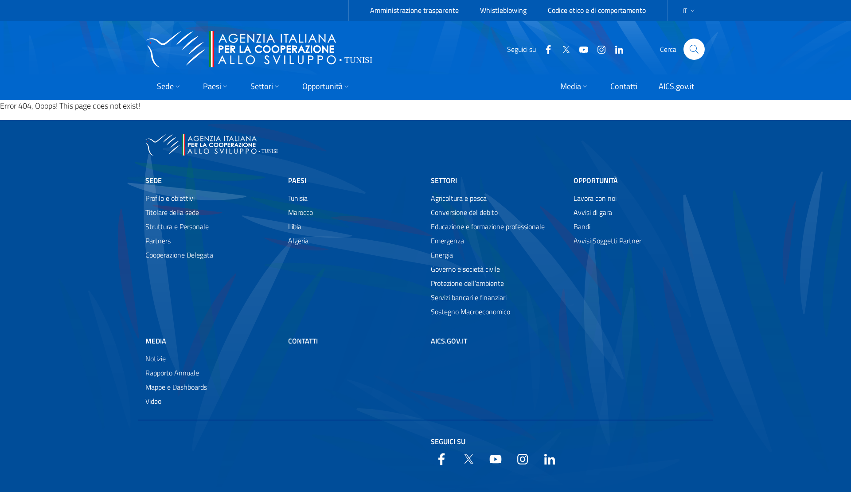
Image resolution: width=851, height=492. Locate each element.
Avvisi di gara (593, 212)
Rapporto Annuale (172, 372)
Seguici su (448, 441)
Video (153, 401)
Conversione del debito (464, 212)
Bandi (582, 226)
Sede (153, 180)
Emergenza (447, 240)
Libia (294, 226)
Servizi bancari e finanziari (469, 297)
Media (155, 341)
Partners (158, 240)
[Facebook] (545, 48)
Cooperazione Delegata (179, 255)
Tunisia (298, 198)
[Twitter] (562, 48)
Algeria (298, 240)
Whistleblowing (503, 10)
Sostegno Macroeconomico (470, 311)
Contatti (303, 341)
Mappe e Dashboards (176, 387)
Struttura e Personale (177, 226)
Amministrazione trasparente (414, 10)
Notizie (155, 358)
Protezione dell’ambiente (467, 283)
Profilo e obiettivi (170, 198)
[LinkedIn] (616, 48)
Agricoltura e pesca (459, 198)
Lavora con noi (595, 198)
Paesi (297, 180)
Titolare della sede (172, 212)
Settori (444, 180)
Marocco (300, 212)
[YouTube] (580, 48)
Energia (442, 255)
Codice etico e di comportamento (597, 10)
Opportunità (596, 180)
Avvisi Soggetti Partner (607, 240)
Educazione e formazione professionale (488, 226)
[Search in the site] (694, 49)
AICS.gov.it (449, 341)
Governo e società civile (465, 269)
